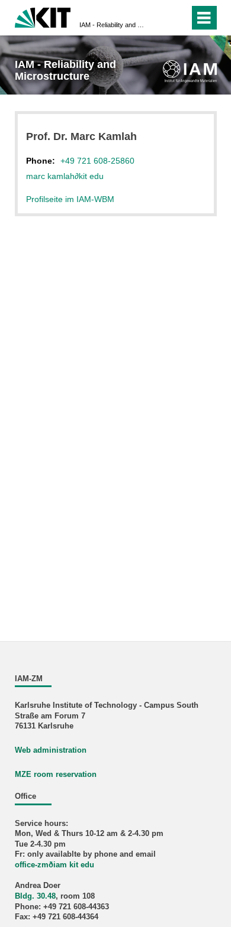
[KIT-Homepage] (43, 16)
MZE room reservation (56, 774)
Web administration (50, 750)
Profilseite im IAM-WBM (70, 199)
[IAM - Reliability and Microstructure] (190, 71)
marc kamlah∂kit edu (65, 176)
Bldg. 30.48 (35, 896)
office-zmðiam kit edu (54, 865)
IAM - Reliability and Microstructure (112, 24)
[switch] (159, 17)
